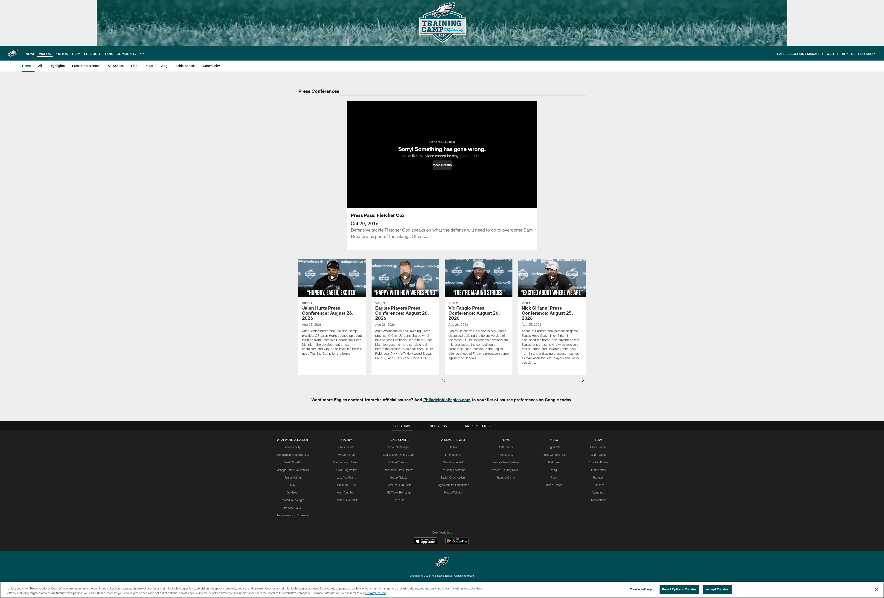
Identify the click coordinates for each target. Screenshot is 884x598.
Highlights (554, 447)
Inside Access (554, 484)
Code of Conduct (346, 500)
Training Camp (506, 477)
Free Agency (505, 454)
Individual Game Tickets (398, 469)
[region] (442, 590)
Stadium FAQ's (346, 484)
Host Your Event (346, 492)
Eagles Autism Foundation (453, 484)
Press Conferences (554, 454)
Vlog (554, 469)
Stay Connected (453, 462)
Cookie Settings (641, 589)
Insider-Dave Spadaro (506, 462)
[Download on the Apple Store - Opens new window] (425, 541)
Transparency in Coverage (292, 515)
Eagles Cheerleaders (453, 477)
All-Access (554, 462)
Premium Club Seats (398, 484)
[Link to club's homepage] (12, 53)
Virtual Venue (346, 454)
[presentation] (584, 380)
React (554, 477)
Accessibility (292, 447)
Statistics (598, 484)
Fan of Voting (293, 477)
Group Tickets (398, 477)
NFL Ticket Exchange (398, 492)
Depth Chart (598, 454)
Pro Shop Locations (453, 469)
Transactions (598, 500)
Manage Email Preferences (292, 469)
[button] (442, 165)
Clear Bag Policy (346, 469)
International (453, 454)
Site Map (453, 447)
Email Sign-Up (293, 462)
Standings (598, 492)
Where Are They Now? (505, 469)
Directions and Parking (346, 462)
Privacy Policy (292, 507)
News (506, 439)
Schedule (398, 500)
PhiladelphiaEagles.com (447, 399)
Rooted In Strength (292, 500)
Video (554, 439)
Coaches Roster (598, 462)
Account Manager (398, 447)
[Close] (877, 589)
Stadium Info (346, 447)
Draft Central (506, 447)
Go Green (293, 492)
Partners (598, 477)
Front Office (598, 469)
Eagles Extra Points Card (398, 454)
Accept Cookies (717, 589)
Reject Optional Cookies (679, 589)
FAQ (292, 484)
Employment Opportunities (292, 454)
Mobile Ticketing (398, 462)
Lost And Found (346, 477)
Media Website (453, 492)
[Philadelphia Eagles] (442, 562)
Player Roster (598, 447)
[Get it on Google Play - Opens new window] (457, 543)
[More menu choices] (142, 53)
